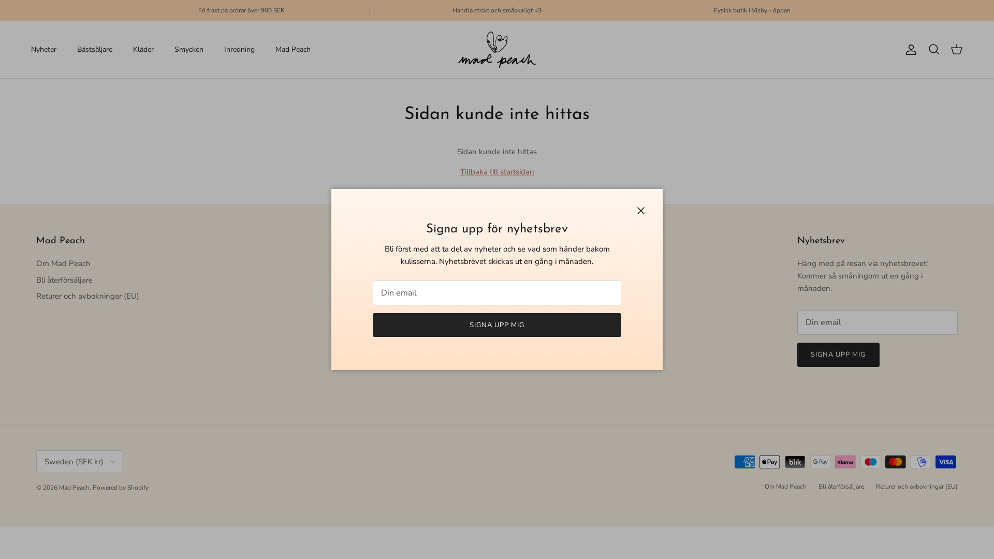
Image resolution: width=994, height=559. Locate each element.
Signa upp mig (497, 325)
